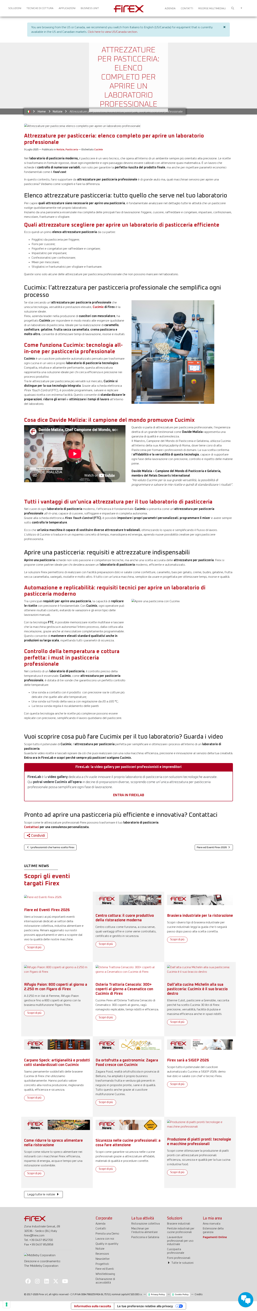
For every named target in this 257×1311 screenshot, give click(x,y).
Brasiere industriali (178, 1223)
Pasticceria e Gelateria (145, 1237)
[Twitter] (56, 1281)
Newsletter (103, 1259)
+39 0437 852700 (41, 1239)
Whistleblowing (105, 1274)
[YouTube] (65, 1281)
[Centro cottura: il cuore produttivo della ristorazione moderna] (128, 899)
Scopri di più (34, 947)
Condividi (38, 835)
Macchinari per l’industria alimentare (144, 1230)
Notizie (57, 111)
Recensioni (102, 1253)
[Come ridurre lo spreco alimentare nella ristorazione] (57, 1124)
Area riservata (211, 1223)
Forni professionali (178, 1258)
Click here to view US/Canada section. (113, 31)
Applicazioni (67, 8)
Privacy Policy (158, 1294)
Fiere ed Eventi (105, 1268)
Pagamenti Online (215, 1237)
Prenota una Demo (107, 1233)
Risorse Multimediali (212, 8)
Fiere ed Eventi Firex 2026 (47, 910)
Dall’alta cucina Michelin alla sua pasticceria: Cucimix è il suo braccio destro (197, 989)
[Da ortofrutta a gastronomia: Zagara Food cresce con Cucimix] (128, 1044)
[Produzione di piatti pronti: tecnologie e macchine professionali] (200, 1124)
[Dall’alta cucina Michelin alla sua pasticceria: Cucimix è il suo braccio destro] (200, 969)
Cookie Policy (182, 1294)
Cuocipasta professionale (175, 1251)
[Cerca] (233, 8)
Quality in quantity (107, 1243)
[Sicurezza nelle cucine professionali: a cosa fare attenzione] (128, 1124)
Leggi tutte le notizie (41, 1194)
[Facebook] (28, 1281)
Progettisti (102, 1264)
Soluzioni (14, 8)
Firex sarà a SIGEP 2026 (188, 1060)
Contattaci (32, 827)
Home (42, 111)
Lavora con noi (105, 1238)
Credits (199, 1294)
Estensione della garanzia (213, 1230)
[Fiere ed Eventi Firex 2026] (43, 896)
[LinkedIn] (46, 1281)
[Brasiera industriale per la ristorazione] (200, 899)
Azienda (170, 8)
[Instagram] (37, 1281)
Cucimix (98, 149)
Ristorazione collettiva (145, 1223)
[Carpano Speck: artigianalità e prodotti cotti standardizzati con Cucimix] (57, 1044)
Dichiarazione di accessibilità (105, 1281)
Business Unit (90, 8)
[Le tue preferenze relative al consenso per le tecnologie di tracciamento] (6, 1304)
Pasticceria (71, 149)
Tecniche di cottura (39, 8)
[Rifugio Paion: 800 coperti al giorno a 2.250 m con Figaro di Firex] (57, 969)
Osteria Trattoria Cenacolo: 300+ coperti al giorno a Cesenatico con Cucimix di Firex (124, 989)
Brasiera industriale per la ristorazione (200, 916)
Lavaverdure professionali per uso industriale (180, 1241)
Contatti (187, 8)
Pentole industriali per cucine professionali (180, 1230)
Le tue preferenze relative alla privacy (145, 1306)
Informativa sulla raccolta (92, 1306)
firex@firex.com (34, 1235)
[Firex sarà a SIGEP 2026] (200, 1044)
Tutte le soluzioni (182, 1262)
